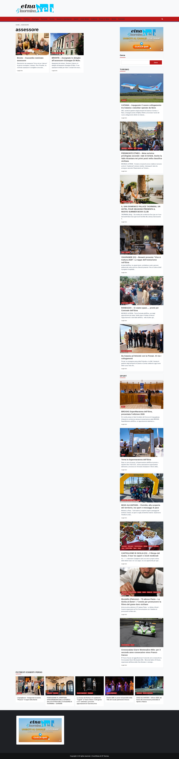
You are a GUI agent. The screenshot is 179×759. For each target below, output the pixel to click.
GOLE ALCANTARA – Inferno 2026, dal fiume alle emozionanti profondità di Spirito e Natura (149, 699)
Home (19, 19)
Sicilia (52, 19)
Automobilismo (138, 546)
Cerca (122, 55)
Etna (19, 53)
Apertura (130, 148)
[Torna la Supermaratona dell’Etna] (141, 442)
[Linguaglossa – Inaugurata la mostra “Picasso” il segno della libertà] (30, 685)
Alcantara (124, 148)
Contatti (121, 19)
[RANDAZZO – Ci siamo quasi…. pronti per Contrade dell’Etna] (141, 290)
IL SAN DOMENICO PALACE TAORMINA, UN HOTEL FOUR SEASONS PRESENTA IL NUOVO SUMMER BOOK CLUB (140, 209)
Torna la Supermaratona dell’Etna (136, 460)
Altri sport (130, 546)
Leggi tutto (20, 70)
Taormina (124, 201)
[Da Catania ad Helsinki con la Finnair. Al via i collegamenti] (141, 338)
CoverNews (96, 756)
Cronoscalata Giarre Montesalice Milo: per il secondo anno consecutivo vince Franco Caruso (141, 652)
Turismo (44, 19)
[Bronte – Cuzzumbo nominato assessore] (32, 44)
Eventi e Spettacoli (64, 19)
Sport (76, 19)
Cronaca (35, 19)
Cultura (94, 19)
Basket (145, 546)
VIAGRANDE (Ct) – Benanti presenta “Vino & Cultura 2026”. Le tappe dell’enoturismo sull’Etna (141, 259)
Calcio (150, 546)
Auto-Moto (84, 19)
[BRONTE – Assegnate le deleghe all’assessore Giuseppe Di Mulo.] (67, 44)
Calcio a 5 (155, 546)
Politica (27, 19)
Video (139, 548)
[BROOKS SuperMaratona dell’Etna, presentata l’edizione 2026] (141, 394)
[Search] (162, 19)
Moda (114, 19)
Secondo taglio (25, 53)
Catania (124, 351)
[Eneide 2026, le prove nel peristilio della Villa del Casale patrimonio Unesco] (119, 685)
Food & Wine (104, 19)
